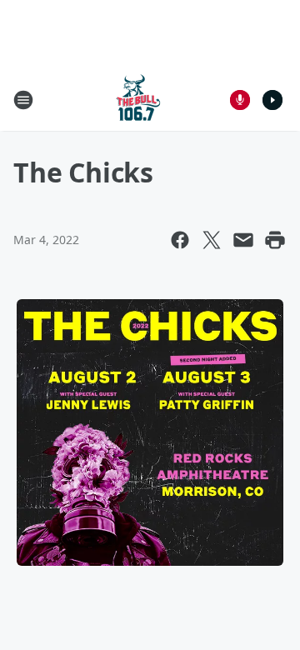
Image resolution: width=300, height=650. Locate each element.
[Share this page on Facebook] (180, 240)
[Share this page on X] (211, 240)
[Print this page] (275, 240)
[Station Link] (138, 99)
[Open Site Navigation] (23, 100)
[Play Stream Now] (272, 100)
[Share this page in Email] (243, 240)
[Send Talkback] (240, 100)
